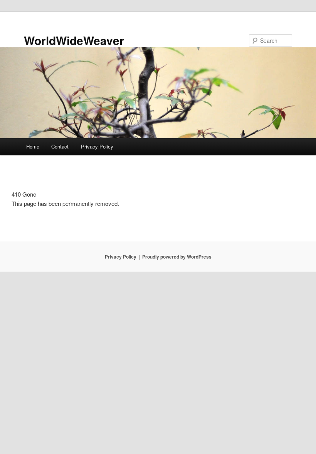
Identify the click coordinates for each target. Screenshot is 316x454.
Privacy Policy (97, 146)
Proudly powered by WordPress (177, 256)
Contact (60, 146)
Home (32, 146)
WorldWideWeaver (74, 40)
